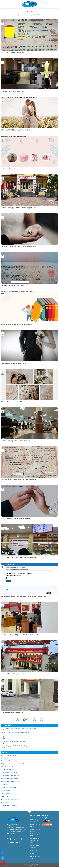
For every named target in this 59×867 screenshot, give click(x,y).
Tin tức (3, 802)
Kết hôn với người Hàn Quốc (8, 775)
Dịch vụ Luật (4, 761)
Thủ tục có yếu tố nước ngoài (9, 799)
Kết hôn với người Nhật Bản (8, 778)
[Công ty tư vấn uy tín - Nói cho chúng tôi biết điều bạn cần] (29, 4)
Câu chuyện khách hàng (7, 758)
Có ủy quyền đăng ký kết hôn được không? (17, 746)
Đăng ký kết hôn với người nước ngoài (11, 764)
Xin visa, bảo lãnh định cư (8, 805)
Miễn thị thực (4, 790)
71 (41, 719)
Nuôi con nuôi (4, 796)
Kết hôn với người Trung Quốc (9, 781)
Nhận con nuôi (5, 793)
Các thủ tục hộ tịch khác (7, 755)
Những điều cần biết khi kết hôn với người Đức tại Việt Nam (21, 728)
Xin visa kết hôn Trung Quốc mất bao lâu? (16, 737)
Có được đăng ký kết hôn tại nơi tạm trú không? (18, 732)
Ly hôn (3, 784)
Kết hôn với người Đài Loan (8, 772)
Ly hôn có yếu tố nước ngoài (8, 787)
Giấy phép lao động (6, 767)
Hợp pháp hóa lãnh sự (7, 769)
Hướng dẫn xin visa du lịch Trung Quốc (15, 741)
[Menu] (8, 4)
